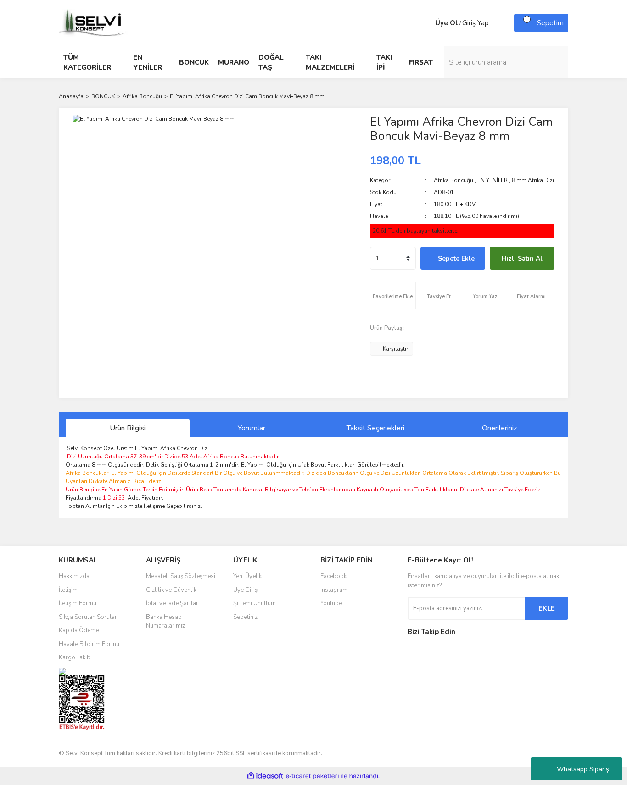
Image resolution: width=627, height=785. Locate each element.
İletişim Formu (77, 603)
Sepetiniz (245, 617)
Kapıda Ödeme (79, 630)
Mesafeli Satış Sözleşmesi (180, 576)
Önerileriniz (499, 428)
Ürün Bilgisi (128, 428)
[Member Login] (426, 23)
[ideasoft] (265, 776)
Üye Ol (446, 23)
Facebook (333, 576)
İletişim (68, 590)
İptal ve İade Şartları (173, 603)
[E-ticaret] (312, 776)
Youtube (331, 603)
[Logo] (93, 22)
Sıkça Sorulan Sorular (88, 617)
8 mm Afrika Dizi (533, 180)
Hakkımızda (74, 576)
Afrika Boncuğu (453, 180)
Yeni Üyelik (247, 576)
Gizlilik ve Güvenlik (171, 590)
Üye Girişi (246, 590)
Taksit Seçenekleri (375, 428)
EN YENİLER (492, 180)
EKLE (546, 608)
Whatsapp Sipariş (583, 769)
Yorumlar (251, 428)
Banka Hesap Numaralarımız (165, 621)
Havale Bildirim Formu (89, 644)
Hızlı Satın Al (522, 258)
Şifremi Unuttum (254, 603)
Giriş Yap (475, 23)
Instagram (333, 590)
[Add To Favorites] (393, 295)
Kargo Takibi (75, 657)
